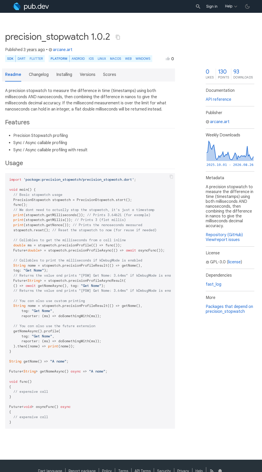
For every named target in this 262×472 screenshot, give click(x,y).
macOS (115, 59)
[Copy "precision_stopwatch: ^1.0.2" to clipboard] (118, 37)
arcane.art (62, 49)
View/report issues (223, 239)
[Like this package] (168, 58)
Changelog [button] (39, 74)
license (234, 262)
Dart (22, 59)
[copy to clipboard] (171, 176)
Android (78, 59)
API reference (218, 99)
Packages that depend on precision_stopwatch (229, 309)
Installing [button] (64, 74)
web (128, 59)
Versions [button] (87, 74)
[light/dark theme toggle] (247, 6)
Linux (102, 59)
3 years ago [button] (34, 49)
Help (229, 6)
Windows (143, 59)
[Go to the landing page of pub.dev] (31, 6)
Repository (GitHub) (224, 234)
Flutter (36, 59)
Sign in (211, 6)
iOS (91, 59)
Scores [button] (109, 74)
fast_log (213, 284)
